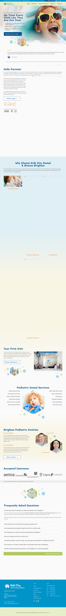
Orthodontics (53, 255)
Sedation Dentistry (33, 338)
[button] (57, 65)
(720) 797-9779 (49, 0)
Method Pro (47, 612)
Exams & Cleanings (33, 255)
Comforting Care (12, 189)
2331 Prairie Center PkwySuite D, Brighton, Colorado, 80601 (10, 596)
